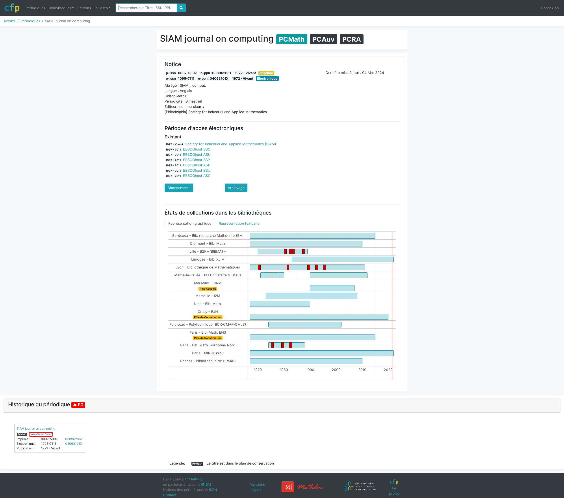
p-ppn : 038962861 (215, 73)
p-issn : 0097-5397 (181, 73)
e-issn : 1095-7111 (180, 78)
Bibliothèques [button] (60, 8)
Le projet (394, 490)
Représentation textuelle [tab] (239, 223)
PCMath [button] (101, 8)
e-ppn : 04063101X (213, 78)
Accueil (10, 21)
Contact (169, 495)
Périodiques (35, 8)
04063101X (73, 443)
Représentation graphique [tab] (189, 223)
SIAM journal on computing (36, 428)
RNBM (206, 484)
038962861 (73, 439)
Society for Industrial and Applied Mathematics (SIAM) (230, 144)
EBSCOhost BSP (196, 160)
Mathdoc (196, 479)
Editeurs (84, 8)
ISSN (213, 489)
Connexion (550, 8)
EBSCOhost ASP (196, 165)
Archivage (236, 188)
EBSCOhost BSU (196, 170)
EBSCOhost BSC (196, 149)
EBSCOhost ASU (197, 154)
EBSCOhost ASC (197, 175)
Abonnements (178, 188)
